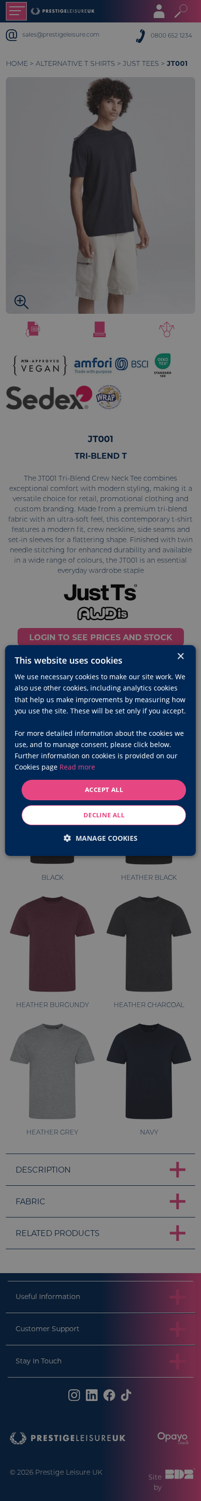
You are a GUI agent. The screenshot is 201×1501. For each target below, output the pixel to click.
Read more (77, 766)
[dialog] (100, 750)
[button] (101, 838)
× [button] (180, 656)
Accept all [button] (104, 789)
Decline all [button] (103, 815)
